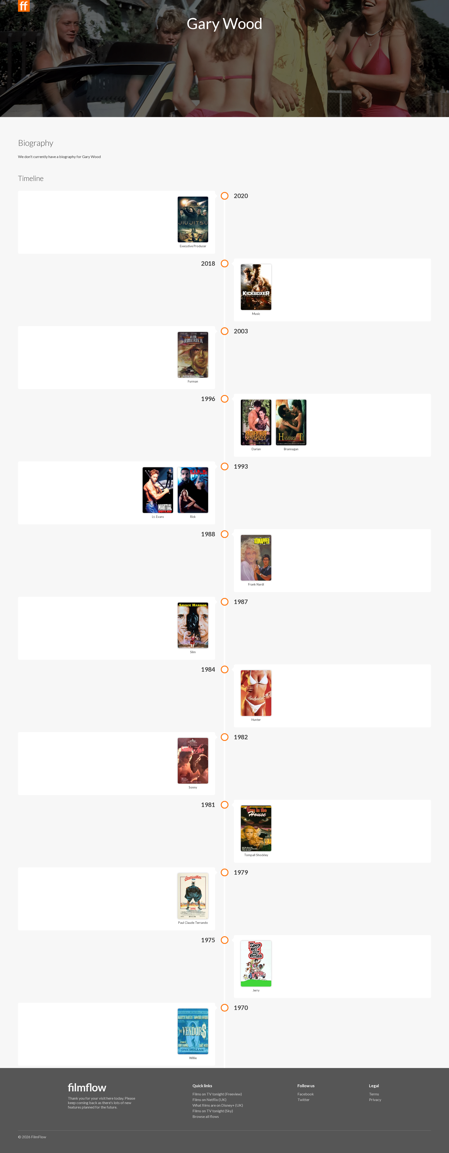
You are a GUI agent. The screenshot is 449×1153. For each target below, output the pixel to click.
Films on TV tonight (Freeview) (217, 1094)
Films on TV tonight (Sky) (212, 1111)
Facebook (305, 1094)
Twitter (303, 1099)
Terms (374, 1094)
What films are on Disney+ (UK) (217, 1105)
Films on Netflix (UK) (209, 1099)
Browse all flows (205, 1116)
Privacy (375, 1099)
